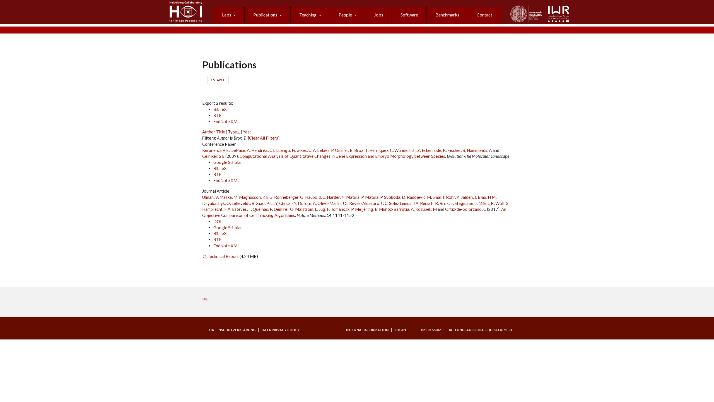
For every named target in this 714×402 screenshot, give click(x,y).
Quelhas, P (262, 209)
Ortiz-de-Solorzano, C (465, 209)
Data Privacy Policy (281, 330)
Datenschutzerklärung (232, 330)
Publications (265, 14)
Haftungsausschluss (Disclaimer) (479, 330)
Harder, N (335, 197)
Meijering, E (366, 209)
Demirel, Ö (283, 209)
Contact (484, 14)
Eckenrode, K (434, 150)
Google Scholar (227, 162)
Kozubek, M (426, 209)
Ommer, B (344, 150)
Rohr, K (452, 197)
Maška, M (228, 197)
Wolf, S (501, 203)
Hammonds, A (479, 150)
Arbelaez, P (323, 150)
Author (208, 131)
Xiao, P (262, 203)
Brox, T (361, 150)
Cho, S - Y (287, 203)
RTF (217, 115)
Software (409, 14)
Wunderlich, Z (407, 150)
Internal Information (367, 330)
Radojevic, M (419, 197)
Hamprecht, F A (216, 209)
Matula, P (354, 197)
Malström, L (306, 209)
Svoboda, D (394, 197)
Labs (226, 14)
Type (232, 131)
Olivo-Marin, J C (332, 203)
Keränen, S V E (215, 150)
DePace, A (240, 150)
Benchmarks (447, 14)
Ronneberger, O (288, 197)
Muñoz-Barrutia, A (396, 209)
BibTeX (220, 109)
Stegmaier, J (466, 203)
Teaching (308, 14)
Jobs (378, 14)
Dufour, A (307, 203)
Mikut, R (486, 203)
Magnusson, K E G (255, 197)
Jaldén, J (468, 197)
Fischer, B (456, 150)
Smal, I (438, 197)
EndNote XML (226, 121)
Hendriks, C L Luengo (270, 150)
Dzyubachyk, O (216, 203)
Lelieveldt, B (242, 203)
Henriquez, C (381, 150)
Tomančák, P (342, 209)
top (205, 298)
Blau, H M (487, 197)
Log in (400, 330)
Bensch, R (429, 203)
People (345, 14)
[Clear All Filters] (263, 137)
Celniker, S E (213, 156)
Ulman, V (210, 197)
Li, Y (274, 203)
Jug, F (324, 209)
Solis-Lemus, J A (403, 203)
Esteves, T (241, 209)
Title (220, 131)
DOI (217, 221)
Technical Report (223, 256)
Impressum (431, 330)
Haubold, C (315, 197)
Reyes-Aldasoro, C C (368, 203)
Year (247, 131)
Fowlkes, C (301, 150)
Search (219, 80)
